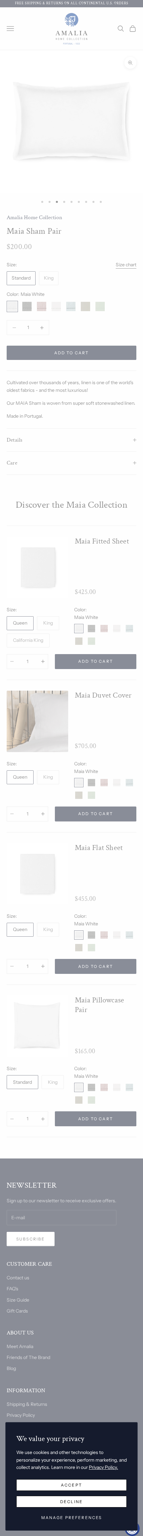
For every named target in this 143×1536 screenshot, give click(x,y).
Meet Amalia (20, 1346)
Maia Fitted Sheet (102, 541)
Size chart (126, 265)
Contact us (18, 1278)
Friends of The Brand (28, 1357)
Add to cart (71, 352)
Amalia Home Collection (34, 217)
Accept (71, 1485)
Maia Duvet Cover (103, 695)
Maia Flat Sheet (99, 848)
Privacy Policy (21, 1415)
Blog (11, 1368)
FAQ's (12, 1289)
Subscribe (30, 1239)
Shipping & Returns (27, 1404)
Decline (71, 1501)
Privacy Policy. (103, 1467)
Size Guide (18, 1300)
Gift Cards (17, 1311)
